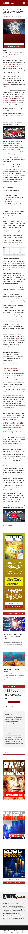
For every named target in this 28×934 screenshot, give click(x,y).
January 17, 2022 (9, 206)
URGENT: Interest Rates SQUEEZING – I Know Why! (13, 636)
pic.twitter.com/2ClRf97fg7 (11, 201)
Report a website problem (11, 932)
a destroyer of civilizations (17, 451)
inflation (7, 84)
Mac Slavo (7, 639)
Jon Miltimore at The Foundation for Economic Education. (13, 55)
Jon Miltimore (6, 16)
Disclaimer (20, 932)
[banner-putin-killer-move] (14, 799)
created (7, 244)
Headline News (18, 16)
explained (16, 338)
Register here (14, 702)
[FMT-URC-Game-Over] (14, 838)
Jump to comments (9, 525)
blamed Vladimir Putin (10, 100)
